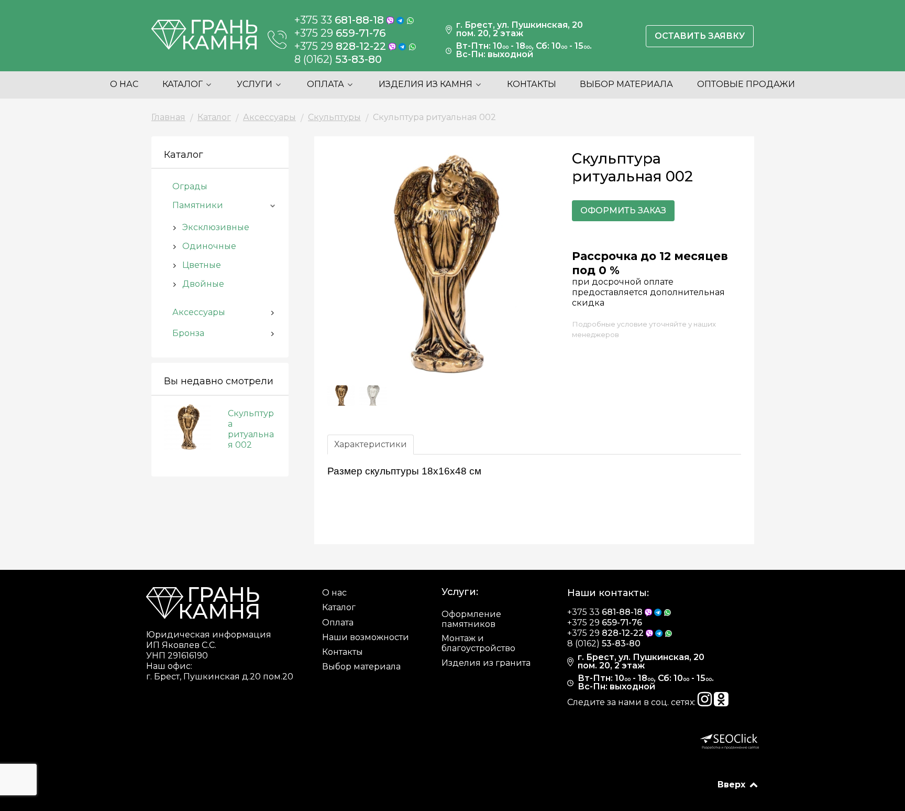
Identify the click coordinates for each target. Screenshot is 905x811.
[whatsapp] (410, 20)
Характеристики (370, 444)
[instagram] (706, 702)
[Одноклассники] (721, 702)
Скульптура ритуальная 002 (251, 429)
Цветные (201, 265)
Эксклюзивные (215, 227)
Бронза (188, 333)
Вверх (733, 785)
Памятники (197, 205)
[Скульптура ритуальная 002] (191, 426)
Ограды (189, 186)
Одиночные (209, 246)
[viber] (391, 20)
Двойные (203, 284)
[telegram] (401, 20)
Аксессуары (198, 312)
